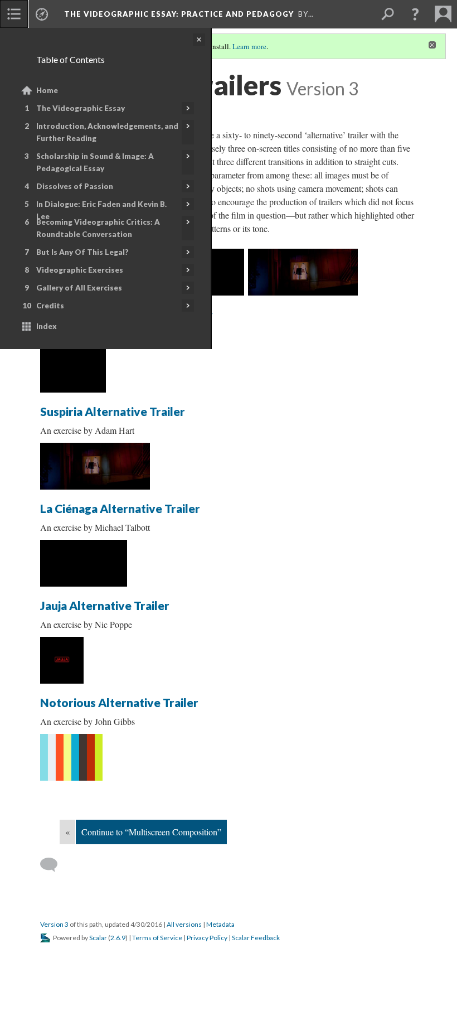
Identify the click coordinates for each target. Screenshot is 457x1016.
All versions (184, 924)
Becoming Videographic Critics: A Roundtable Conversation (98, 228)
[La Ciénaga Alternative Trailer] (83, 563)
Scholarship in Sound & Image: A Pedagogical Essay (95, 162)
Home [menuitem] (47, 90)
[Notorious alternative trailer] (71, 757)
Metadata (220, 924)
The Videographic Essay (80, 108)
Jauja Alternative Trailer (104, 605)
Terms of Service (157, 937)
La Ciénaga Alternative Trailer (120, 508)
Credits (50, 305)
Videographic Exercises (79, 269)
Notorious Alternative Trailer (119, 702)
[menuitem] (14, 14)
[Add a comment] (53, 865)
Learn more (249, 46)
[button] (415, 14)
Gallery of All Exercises (79, 287)
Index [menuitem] (46, 326)
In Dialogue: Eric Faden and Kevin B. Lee (101, 210)
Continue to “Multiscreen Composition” (151, 832)
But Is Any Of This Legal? (82, 252)
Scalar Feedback (256, 937)
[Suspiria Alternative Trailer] (303, 272)
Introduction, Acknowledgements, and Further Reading (107, 132)
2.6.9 (117, 937)
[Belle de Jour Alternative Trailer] (73, 369)
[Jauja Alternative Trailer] (62, 660)
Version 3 (54, 924)
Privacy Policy (207, 937)
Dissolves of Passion (74, 186)
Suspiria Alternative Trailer (112, 411)
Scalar (98, 937)
